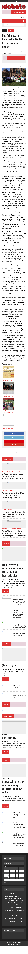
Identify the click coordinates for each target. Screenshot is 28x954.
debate (16, 51)
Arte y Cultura (6, 471)
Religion (17, 918)
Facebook (9, 942)
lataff (23, 908)
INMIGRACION (6, 543)
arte (11, 893)
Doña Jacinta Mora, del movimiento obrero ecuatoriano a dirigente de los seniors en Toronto (13, 514)
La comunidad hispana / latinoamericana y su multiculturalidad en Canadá (19, 825)
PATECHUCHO (6, 643)
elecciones (11, 900)
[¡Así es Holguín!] (14, 660)
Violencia (9, 924)
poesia (9, 916)
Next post (13, 453)
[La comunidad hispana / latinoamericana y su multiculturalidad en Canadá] (6, 825)
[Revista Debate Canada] (14, 6)
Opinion (19, 528)
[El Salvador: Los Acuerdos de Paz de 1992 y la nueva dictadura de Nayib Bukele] (6, 835)
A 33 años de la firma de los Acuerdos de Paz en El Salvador (19, 816)
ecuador (5, 900)
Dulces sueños (9, 737)
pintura (5, 916)
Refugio (13, 918)
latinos (8, 910)
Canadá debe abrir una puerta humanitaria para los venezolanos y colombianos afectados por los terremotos (19, 603)
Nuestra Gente (6, 509)
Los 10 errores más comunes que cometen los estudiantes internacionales (13, 570)
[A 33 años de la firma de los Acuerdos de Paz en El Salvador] (6, 816)
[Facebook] (11, 1)
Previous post (15, 451)
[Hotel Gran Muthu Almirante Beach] (6, 697)
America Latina (6, 893)
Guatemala (18, 902)
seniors (12, 921)
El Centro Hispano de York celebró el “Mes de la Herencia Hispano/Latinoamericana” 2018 (14, 476)
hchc (21, 903)
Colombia (16, 896)
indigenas (20, 905)
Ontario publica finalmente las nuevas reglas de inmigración (19, 635)
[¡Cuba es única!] (6, 689)
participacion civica (18, 913)
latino (9, 53)
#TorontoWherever (8, 716)
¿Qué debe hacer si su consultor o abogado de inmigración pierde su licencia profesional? (18, 615)
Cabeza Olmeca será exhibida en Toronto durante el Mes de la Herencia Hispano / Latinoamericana (14, 533)
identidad (4, 53)
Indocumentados (7, 908)
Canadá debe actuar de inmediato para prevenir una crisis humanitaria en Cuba (14, 786)
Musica (22, 910)
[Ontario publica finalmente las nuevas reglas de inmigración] (6, 635)
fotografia (12, 903)
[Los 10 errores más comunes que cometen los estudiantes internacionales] (14, 560)
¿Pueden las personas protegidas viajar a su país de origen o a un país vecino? (19, 625)
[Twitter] (14, 1)
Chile (10, 896)
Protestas (20, 916)
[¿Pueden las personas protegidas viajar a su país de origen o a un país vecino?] (6, 625)
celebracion (6, 896)
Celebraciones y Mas (15, 471)
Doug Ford (18, 898)
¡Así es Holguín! (9, 665)
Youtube (19, 942)
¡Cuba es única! (16, 687)
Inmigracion (16, 907)
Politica (15, 915)
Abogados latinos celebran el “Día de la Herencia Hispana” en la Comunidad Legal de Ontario (13, 495)
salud (9, 921)
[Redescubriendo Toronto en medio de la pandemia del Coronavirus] (6, 845)
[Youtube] (17, 1)
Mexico (19, 910)
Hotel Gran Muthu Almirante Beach (19, 696)
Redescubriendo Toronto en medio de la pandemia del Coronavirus (19, 845)
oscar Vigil (11, 66)
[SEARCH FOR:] (14, 24)
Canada (4, 490)
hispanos (10, 905)
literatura (14, 910)
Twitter (14, 942)
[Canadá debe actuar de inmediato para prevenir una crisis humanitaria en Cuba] (14, 776)
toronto (18, 921)
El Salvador (19, 901)
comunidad (11, 51)
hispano (22, 51)
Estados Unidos (7, 903)
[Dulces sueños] (14, 732)
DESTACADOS (6, 760)
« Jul (5, 882)
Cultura (12, 898)
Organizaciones (10, 490)
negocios (6, 913)
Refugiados (7, 918)
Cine (12, 896)
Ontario (12, 509)
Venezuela (6, 924)
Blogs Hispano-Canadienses (9, 528)
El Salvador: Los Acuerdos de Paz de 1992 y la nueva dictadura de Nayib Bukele (19, 835)
